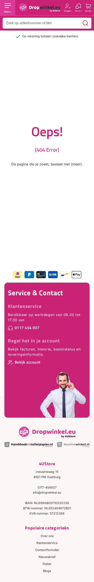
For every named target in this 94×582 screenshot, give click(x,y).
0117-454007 (47, 487)
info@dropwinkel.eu (47, 492)
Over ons (47, 536)
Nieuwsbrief (47, 557)
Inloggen (67, 11)
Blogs (47, 571)
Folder (47, 564)
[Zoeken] (85, 23)
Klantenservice (25, 306)
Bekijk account (27, 362)
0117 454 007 (27, 328)
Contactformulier (47, 550)
